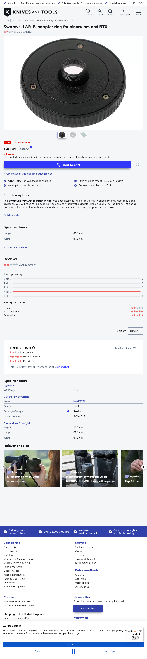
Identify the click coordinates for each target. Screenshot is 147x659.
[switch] (135, 638)
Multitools (9, 555)
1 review (27, 31)
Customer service (84, 547)
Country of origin (13, 411)
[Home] (30, 10)
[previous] (9, 467)
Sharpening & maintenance (19, 558)
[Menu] (141, 629)
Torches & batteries (14, 578)
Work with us (82, 586)
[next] (137, 467)
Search (110, 14)
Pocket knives (11, 547)
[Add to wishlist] (137, 164)
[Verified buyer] (33, 348)
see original (62, 366)
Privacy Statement (85, 558)
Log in (100, 14)
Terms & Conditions (85, 562)
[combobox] (135, 331)
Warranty (80, 551)
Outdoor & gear (12, 570)
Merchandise (82, 582)
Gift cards (80, 578)
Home (6, 20)
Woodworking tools (14, 586)
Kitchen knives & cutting (17, 562)
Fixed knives (10, 551)
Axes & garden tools (14, 574)
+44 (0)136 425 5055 (17, 601)
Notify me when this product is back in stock (28, 173)
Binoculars (17, 20)
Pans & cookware (13, 566)
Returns (79, 555)
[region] (73, 88)
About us (80, 574)
